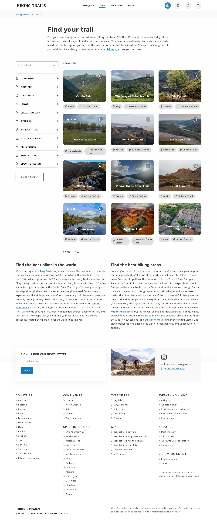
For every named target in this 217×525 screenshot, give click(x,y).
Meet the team (168, 432)
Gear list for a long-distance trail (130, 436)
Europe (69, 400)
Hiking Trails (45, 270)
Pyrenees (70, 494)
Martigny (70, 445)
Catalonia (71, 489)
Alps (68, 458)
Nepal (21, 427)
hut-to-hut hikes (121, 311)
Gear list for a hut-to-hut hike (128, 440)
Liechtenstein (25, 422)
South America (73, 418)
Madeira (70, 472)
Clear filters (28, 176)
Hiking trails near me (28, 458)
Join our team (168, 436)
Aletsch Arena (73, 440)
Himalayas (71, 485)
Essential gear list (122, 449)
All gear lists (119, 454)
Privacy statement (170, 459)
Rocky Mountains (159, 319)
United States (25, 453)
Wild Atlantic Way (75, 432)
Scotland (22, 436)
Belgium (22, 400)
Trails (102, 5)
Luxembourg (24, 418)
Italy (20, 413)
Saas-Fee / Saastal (75, 449)
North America (73, 404)
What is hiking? (169, 404)
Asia (68, 409)
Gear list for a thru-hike (125, 445)
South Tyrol (71, 476)
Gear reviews (167, 418)
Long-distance (120, 404)
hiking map (113, 49)
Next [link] (78, 251)
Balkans (70, 463)
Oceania (70, 413)
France (21, 409)
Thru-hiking (119, 413)
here (196, 476)
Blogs (131, 5)
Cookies (165, 463)
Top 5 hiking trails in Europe (175, 409)
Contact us (167, 445)
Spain (21, 440)
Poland (21, 431)
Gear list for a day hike (124, 432)
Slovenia (22, 444)
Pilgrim (117, 418)
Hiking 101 (88, 5)
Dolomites (71, 480)
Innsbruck (71, 467)
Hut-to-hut (119, 409)
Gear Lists (117, 5)
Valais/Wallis (72, 436)
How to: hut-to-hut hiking (174, 413)
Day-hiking (119, 400)
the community (175, 368)
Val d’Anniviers (73, 454)
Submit (27, 370)
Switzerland (24, 449)
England (22, 404)
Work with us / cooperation (175, 440)
